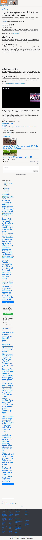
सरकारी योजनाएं (10, 528)
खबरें (9, 511)
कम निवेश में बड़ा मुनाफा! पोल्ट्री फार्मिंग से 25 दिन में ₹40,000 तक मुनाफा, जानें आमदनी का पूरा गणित (7, 406)
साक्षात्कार (10, 515)
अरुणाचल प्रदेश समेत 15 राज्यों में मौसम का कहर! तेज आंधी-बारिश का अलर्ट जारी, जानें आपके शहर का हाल (7, 390)
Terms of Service (18, 537)
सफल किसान (6, 182)
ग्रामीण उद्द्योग (11, 526)
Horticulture (4, 125)
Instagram (27, 524)
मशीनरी (10, 521)
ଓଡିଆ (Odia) (4, 526)
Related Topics (7, 123)
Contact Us (27, 513)
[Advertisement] (8, 491)
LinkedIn (26, 523)
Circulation (17, 514)
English (3, 511)
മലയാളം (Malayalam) (4, 515)
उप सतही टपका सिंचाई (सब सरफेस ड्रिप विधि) (17, 157)
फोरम (16, 530)
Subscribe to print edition (18, 519)
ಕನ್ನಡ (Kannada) (4, 524)
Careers (26, 514)
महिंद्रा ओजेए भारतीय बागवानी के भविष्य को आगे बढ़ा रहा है (7, 348)
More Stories (7, 302)
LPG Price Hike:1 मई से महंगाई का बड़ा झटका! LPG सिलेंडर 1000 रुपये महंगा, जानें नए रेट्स (8, 459)
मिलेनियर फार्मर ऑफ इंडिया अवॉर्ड (8, 184)
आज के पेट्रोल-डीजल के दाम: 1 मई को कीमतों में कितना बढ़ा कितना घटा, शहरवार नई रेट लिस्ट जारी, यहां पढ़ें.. (7, 443)
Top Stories (6, 194)
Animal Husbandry (5, 398)
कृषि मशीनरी (6, 187)
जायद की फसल (6, 188)
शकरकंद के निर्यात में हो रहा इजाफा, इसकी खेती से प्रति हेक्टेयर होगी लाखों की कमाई (20, 147)
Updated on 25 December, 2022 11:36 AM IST (15, 21)
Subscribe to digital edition (18, 522)
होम (6, 502)
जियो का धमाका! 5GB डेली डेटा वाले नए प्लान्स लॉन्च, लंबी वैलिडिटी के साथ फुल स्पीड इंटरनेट (7, 360)
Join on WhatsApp (8, 313)
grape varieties (27, 127)
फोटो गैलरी (17, 531)
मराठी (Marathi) (4, 517)
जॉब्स (22, 506)
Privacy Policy (12, 537)
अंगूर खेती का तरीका (14, 127)
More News (8, 484)
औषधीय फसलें (11, 518)
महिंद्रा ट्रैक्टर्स (6, 186)
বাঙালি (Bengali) (3, 521)
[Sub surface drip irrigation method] (10, 153)
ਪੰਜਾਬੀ (3, 530)
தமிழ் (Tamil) (4, 519)
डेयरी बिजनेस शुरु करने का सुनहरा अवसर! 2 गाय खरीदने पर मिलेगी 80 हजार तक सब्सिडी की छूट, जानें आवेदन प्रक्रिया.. (7, 424)
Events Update (18, 528)
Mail (4, 134)
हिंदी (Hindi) (4, 513)
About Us (26, 511)
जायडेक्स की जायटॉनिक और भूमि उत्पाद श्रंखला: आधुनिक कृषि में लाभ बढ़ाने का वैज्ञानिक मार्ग (7, 206)
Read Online (17, 511)
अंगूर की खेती (4, 127)
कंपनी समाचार (11, 513)
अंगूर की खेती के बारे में (16, 33)
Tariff (16, 515)
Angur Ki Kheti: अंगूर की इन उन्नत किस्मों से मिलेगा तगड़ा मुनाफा (15, 83)
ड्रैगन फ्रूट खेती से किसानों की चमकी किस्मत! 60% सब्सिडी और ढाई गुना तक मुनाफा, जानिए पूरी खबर (8, 374)
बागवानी (10, 517)
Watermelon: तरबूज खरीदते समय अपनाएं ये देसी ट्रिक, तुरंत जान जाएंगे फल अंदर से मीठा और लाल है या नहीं (7, 293)
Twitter (26, 522)
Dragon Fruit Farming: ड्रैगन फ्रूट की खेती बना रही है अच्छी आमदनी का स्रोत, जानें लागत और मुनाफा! (7, 225)
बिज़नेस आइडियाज (7, 190)
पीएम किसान (6, 191)
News (3, 331)
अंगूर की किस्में (9, 127)
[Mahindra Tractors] (4, 5)
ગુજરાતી (3, 532)
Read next (6, 136)
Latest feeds (6, 328)
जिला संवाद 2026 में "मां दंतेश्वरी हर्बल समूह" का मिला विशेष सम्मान (8, 336)
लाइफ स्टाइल (11, 530)
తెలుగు (3, 531)
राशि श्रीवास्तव (4, 21)
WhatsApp (27, 526)
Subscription (17, 513)
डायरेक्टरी (10, 534)
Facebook (27, 520)
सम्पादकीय (10, 531)
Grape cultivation (21, 127)
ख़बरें (15, 503)
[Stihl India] (9, 2)
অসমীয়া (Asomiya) (4, 528)
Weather (3, 382)
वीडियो (16, 532)
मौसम (9, 523)
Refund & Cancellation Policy (27, 537)
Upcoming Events (18, 527)
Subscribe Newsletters (8, 325)
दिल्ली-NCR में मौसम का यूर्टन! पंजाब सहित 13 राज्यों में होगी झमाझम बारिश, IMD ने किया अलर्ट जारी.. (7, 475)
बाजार (10, 525)
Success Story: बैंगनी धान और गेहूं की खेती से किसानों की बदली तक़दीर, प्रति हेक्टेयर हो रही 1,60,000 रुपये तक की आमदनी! (7, 247)
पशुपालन (10, 519)
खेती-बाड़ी (5, 9)
